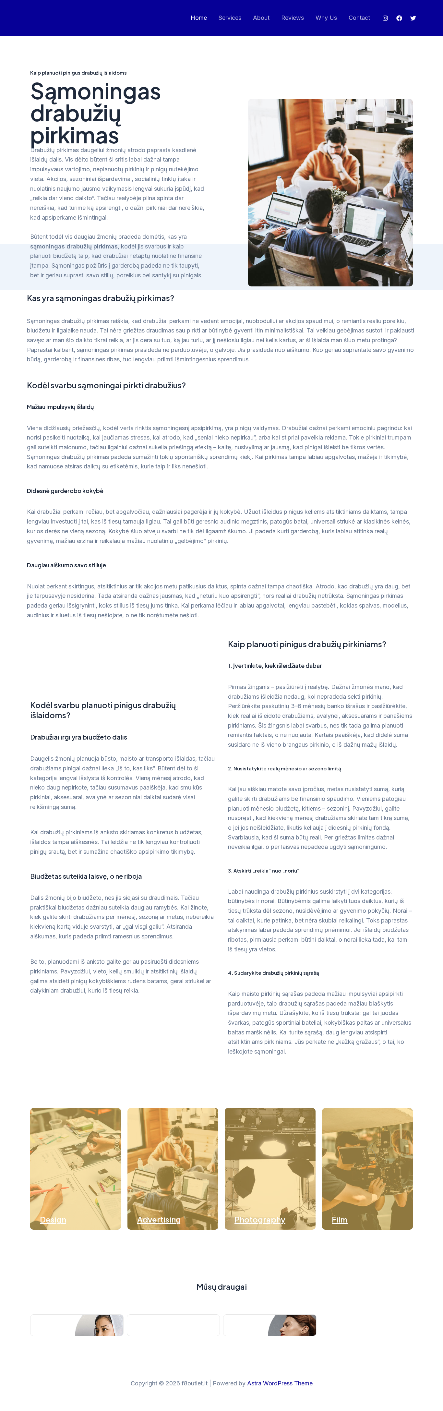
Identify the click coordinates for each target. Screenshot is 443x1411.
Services (230, 17)
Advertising (159, 1219)
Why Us (326, 17)
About (261, 17)
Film (340, 1219)
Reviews (292, 17)
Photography (259, 1219)
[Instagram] (385, 18)
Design (53, 1219)
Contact (359, 17)
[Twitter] (413, 18)
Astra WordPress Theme (280, 1383)
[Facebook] (399, 18)
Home (199, 17)
